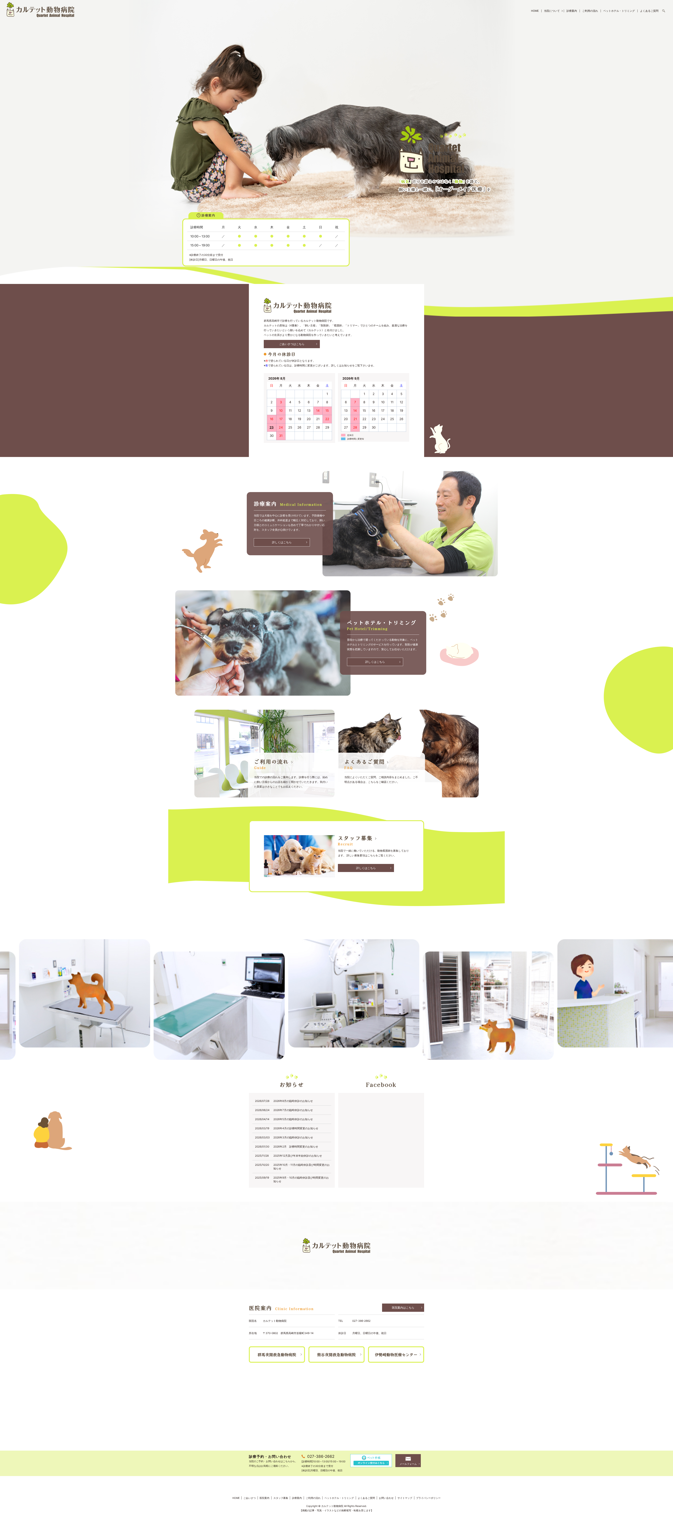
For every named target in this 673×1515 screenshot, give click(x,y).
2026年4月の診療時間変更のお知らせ (295, 1128)
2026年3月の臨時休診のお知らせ (293, 1137)
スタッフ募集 (280, 1497)
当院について (552, 10)
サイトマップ (404, 1497)
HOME (535, 10)
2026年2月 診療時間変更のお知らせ (295, 1146)
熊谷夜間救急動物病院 (336, 1354)
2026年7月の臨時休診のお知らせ (293, 1110)
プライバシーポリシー (428, 1497)
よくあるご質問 (649, 10)
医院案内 (264, 1497)
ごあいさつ (249, 1497)
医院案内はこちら (403, 1307)
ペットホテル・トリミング (619, 10)
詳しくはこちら (282, 542)
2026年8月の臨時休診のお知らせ (293, 1101)
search (663, 11)
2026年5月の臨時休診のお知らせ (293, 1119)
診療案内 (571, 10)
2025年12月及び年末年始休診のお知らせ (297, 1155)
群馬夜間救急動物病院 (277, 1354)
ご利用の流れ (590, 10)
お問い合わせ (386, 1497)
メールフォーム (408, 1463)
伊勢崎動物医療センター (396, 1354)
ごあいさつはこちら (291, 344)
